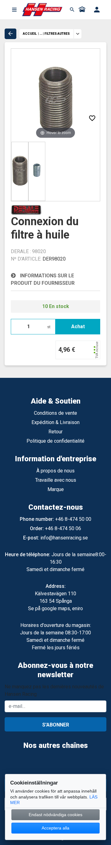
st (49, 326)
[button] (14, 10)
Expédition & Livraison (55, 422)
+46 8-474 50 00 (73, 519)
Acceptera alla (55, 827)
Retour (55, 432)
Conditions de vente (55, 413)
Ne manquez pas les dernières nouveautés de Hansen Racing (54, 690)
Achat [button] (78, 326)
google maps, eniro (62, 608)
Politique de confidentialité (55, 441)
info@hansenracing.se (64, 538)
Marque (55, 489)
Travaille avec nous (55, 480)
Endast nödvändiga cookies (55, 814)
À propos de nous (55, 471)
